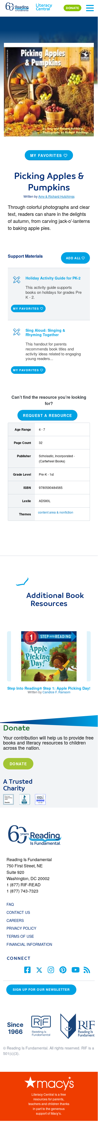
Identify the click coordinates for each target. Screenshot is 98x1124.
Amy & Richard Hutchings (56, 196)
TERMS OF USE (23, 936)
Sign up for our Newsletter (41, 989)
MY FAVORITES (47, 155)
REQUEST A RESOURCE (47, 415)
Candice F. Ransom (56, 692)
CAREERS (15, 920)
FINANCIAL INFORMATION (29, 944)
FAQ (10, 904)
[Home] (20, 6)
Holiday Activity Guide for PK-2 (53, 278)
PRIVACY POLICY (21, 928)
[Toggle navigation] (90, 8)
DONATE (72, 8)
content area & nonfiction (55, 512)
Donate (18, 763)
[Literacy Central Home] (44, 6)
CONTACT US (20, 912)
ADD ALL (74, 258)
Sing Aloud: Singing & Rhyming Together (45, 332)
